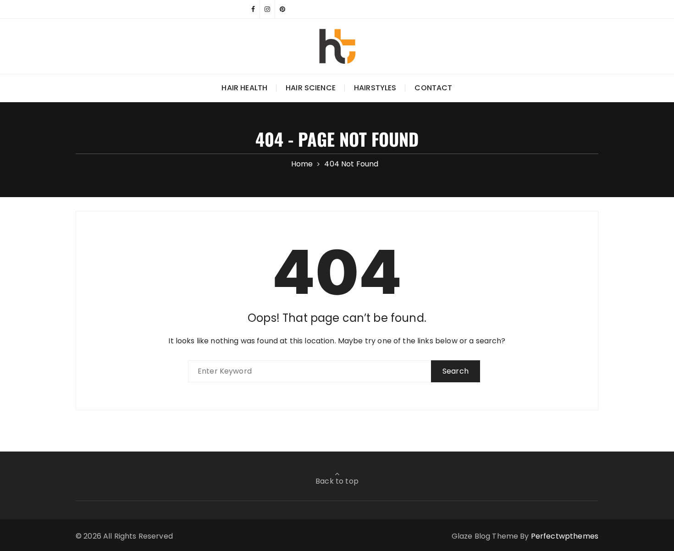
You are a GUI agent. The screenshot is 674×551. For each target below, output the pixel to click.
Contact (433, 88)
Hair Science (311, 88)
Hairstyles (375, 88)
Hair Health (244, 88)
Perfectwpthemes (564, 536)
